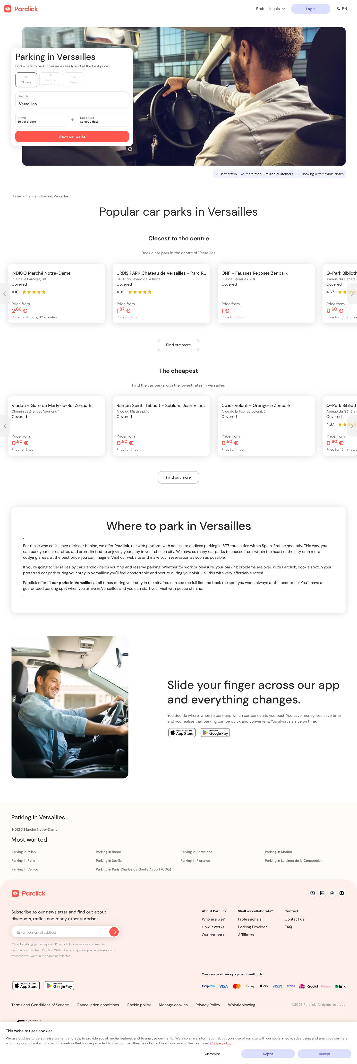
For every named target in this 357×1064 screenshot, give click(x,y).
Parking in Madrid (278, 852)
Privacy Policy (208, 1004)
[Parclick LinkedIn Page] (322, 893)
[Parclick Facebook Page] (332, 893)
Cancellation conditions (98, 1004)
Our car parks (214, 934)
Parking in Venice (24, 869)
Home (16, 196)
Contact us (294, 919)
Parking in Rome (108, 852)
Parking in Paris (23, 860)
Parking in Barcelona (196, 852)
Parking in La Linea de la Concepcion (294, 860)
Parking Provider (252, 926)
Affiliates (246, 934)
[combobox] (76, 103)
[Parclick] (21, 9)
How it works (213, 926)
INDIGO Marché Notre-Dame (34, 829)
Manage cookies (173, 1004)
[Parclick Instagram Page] (312, 893)
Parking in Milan (23, 852)
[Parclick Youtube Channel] (342, 893)
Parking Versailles (54, 196)
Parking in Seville (109, 860)
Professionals (250, 919)
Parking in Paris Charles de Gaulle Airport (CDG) (133, 869)
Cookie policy (139, 1004)
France (31, 196)
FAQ (288, 926)
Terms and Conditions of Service (40, 1004)
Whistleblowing (241, 1004)
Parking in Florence (195, 860)
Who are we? (213, 919)
